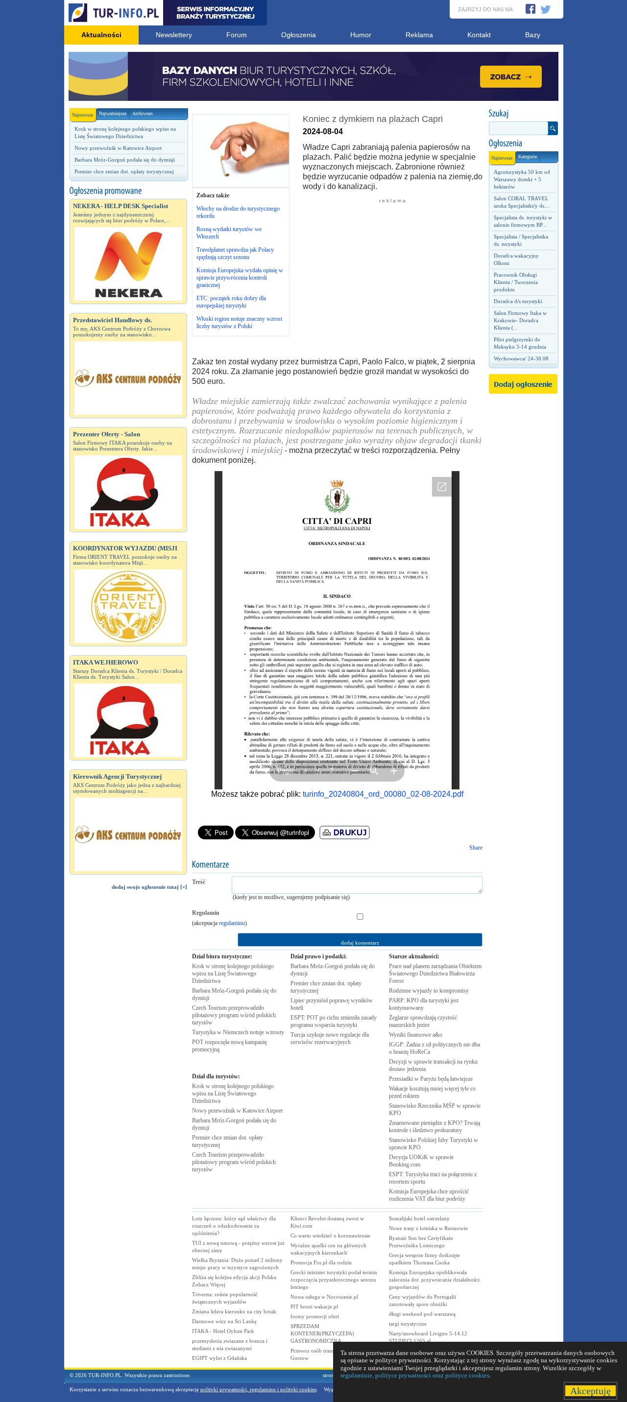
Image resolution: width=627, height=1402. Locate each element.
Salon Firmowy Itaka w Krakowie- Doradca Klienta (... (520, 320)
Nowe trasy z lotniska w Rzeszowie (428, 1228)
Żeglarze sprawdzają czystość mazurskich (423, 1021)
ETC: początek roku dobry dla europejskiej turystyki (231, 302)
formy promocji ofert (314, 1316)
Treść (198, 882)
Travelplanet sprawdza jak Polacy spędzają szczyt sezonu (235, 253)
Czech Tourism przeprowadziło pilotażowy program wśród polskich (234, 1015)
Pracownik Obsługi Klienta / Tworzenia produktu (516, 282)
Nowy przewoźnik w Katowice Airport (118, 148)
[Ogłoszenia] (523, 143)
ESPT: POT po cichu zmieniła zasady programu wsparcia (333, 1021)
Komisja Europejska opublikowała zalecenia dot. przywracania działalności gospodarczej (434, 1279)
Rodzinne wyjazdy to (429, 990)
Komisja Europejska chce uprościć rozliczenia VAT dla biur (429, 1195)
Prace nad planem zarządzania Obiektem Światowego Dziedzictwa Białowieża (435, 973)
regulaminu (232, 923)
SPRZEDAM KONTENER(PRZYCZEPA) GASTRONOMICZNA (322, 1333)
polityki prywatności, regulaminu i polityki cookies (258, 1389)
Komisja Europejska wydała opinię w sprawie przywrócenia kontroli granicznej (239, 277)
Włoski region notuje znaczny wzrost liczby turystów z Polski (239, 322)
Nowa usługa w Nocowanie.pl (324, 1297)
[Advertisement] (128, 1063)
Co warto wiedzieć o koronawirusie (330, 1235)
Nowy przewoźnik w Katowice (237, 1110)
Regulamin (205, 912)
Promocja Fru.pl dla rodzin (321, 1262)
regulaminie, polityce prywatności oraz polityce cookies (414, 1375)
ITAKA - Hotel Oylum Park (223, 1331)
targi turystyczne (408, 1324)
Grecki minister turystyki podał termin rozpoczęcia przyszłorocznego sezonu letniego (333, 1279)
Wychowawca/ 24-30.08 (521, 358)
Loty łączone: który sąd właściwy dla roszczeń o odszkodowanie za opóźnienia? (234, 1225)
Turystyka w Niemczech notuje (238, 1032)
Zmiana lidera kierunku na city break (234, 1311)
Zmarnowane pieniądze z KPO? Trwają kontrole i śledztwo (434, 1126)
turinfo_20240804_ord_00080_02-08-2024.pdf (383, 794)
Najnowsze (82, 115)
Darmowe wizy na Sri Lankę (224, 1321)
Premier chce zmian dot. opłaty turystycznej (124, 171)
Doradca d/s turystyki (518, 301)
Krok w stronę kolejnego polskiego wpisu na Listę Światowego (233, 973)
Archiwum (142, 113)
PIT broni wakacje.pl (314, 1306)
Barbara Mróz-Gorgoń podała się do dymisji (124, 160)
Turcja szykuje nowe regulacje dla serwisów (329, 1038)
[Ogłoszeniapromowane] (128, 191)
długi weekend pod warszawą (422, 1314)
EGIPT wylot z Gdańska (219, 1358)
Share (475, 847)
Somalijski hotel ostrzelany (419, 1218)
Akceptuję (590, 1390)
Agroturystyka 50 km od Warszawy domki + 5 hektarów (522, 179)
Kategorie (527, 156)
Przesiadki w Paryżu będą (431, 1078)
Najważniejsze (112, 113)
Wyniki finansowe (415, 1034)
